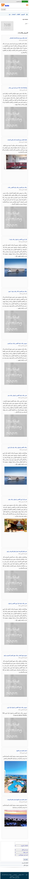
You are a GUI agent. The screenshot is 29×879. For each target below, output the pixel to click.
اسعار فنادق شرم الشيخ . (21, 750)
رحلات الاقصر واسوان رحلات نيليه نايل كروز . (17, 447)
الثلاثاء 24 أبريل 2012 (23, 40)
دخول (27, 874)
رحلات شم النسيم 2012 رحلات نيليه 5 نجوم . (17, 291)
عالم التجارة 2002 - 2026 (14, 877)
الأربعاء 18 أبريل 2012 (23, 241)
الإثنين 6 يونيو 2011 (23, 753)
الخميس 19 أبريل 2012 (22, 345)
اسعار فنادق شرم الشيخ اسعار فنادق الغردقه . (17, 799)
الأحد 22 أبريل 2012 (23, 293)
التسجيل (15, 874)
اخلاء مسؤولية (21, 874)
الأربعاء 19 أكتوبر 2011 (22, 709)
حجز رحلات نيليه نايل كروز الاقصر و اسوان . (17, 603)
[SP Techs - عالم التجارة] (5, 6)
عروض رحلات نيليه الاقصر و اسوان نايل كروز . (17, 707)
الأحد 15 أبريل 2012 (23, 90)
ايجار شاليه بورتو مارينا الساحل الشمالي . (18, 38)
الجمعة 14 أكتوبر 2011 (23, 553)
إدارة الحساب (18, 1)
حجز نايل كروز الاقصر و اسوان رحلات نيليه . (17, 499)
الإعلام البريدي (25, 862)
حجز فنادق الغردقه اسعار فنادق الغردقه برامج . (16, 551)
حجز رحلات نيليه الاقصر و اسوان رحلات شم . (17, 395)
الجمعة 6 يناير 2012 (23, 449)
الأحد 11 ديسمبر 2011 (23, 501)
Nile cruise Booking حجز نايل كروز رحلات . (17, 87)
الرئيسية (11, 876)
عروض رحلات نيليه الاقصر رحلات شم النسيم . (17, 343)
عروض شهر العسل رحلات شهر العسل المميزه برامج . (15, 655)
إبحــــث (25, 859)
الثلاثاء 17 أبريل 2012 (23, 142)
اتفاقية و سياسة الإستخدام (6, 874)
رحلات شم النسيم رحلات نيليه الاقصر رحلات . (17, 187)
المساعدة (17, 876)
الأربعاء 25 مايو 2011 (23, 801)
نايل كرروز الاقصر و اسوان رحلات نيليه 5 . (18, 239)
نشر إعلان (25, 1)
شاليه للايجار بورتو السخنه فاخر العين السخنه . (17, 139)
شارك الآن (26, 865)
